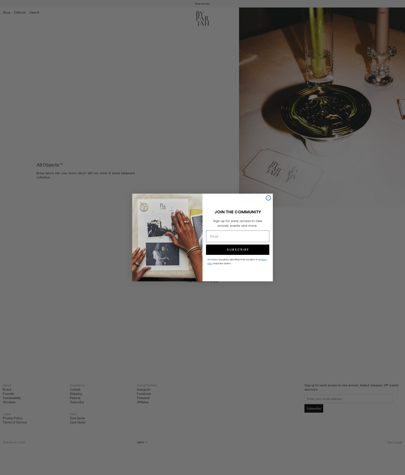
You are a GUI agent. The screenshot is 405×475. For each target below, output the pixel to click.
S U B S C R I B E (238, 249)
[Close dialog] (268, 198)
